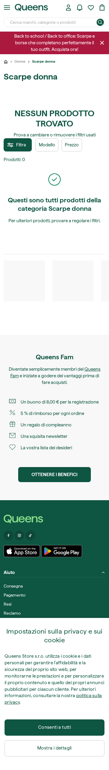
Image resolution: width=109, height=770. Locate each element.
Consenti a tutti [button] (54, 727)
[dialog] (54, 694)
